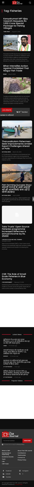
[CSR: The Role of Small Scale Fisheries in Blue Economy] (17, 262)
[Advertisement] (17, 310)
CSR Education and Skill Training (12, 239)
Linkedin (8, 474)
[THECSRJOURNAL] (17, 2)
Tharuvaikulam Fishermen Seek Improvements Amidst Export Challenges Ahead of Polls (17, 145)
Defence (5, 356)
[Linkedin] (3, 474)
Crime (5, 345)
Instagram (25, 471)
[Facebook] (3, 470)
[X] (19, 474)
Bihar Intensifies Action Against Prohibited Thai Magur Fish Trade (16, 68)
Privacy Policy (20, 444)
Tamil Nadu (6, 31)
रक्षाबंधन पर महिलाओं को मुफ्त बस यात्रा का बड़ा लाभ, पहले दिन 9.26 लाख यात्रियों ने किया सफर (16, 362)
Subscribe (27, 440)
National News (6, 152)
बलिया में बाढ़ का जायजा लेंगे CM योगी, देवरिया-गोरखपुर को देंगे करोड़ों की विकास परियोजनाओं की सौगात (16, 373)
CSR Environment (7, 282)
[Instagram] (19, 470)
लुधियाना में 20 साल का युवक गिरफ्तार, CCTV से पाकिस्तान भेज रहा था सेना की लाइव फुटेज (16, 341)
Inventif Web (18, 484)
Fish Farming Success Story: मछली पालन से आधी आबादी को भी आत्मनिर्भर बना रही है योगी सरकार (17, 188)
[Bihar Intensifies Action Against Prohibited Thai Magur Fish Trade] (17, 85)
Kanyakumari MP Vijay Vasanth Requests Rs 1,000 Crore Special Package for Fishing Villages (15, 23)
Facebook (8, 471)
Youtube (8, 477)
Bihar (5, 74)
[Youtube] (3, 477)
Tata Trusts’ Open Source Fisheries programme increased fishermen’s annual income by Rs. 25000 (15, 231)
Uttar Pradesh (7, 366)
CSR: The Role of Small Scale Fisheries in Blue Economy (14, 276)
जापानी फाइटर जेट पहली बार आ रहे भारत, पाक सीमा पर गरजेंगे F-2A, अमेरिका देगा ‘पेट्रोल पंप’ (15, 352)
